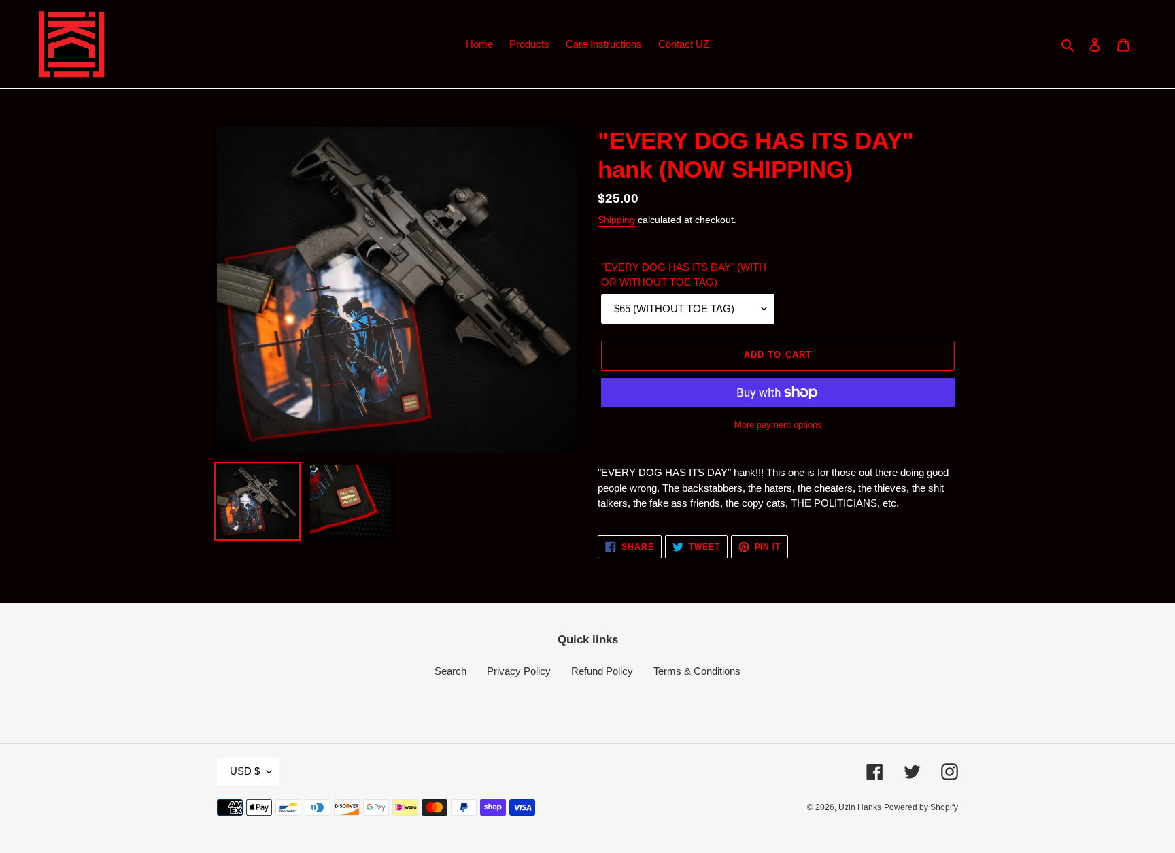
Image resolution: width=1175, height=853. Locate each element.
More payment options (778, 425)
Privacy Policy (519, 671)
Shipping (616, 219)
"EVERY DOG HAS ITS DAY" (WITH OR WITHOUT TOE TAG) (683, 274)
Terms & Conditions (696, 671)
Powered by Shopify (921, 807)
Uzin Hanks (859, 807)
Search (450, 671)
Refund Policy (602, 671)
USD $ (245, 771)
